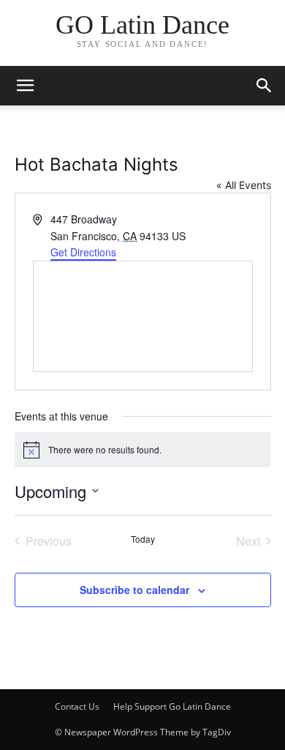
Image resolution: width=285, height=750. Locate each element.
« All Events (243, 185)
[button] (264, 85)
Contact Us (77, 706)
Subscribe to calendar (134, 589)
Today (143, 539)
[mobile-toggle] (24, 85)
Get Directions (83, 252)
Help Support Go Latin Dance (172, 706)
